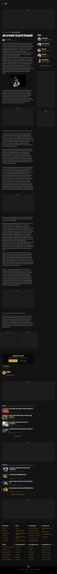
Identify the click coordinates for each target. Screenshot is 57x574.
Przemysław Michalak (12, 471)
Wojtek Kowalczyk (45, 60)
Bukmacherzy (4, 544)
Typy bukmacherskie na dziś (7, 559)
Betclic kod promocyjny (46, 557)
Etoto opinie (31, 557)
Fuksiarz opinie (18, 559)
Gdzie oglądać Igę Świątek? (47, 534)
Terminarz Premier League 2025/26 (20, 537)
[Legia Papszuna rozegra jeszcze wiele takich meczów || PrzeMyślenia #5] (18, 469)
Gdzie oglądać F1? (45, 536)
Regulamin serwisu (37, 569)
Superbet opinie (18, 549)
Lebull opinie (17, 554)
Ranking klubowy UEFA (19, 530)
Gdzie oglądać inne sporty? (46, 525)
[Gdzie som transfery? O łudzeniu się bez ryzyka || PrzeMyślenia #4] (18, 483)
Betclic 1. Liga (4, 530)
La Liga (43, 40)
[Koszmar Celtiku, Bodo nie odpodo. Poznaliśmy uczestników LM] (18, 410)
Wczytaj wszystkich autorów (45, 65)
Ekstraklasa (43, 62)
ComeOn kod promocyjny (46, 559)
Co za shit (24, 360)
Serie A (46, 40)
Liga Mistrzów (1, 410)
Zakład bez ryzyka (5, 549)
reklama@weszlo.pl (10, 375)
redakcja (9, 39)
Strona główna (4, 32)
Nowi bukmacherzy (5, 557)
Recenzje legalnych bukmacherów (20, 544)
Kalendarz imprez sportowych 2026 (47, 529)
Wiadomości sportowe (5, 525)
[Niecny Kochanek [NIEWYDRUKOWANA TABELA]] (18, 476)
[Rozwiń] (13, 525)
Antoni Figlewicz (12, 478)
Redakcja (22, 569)
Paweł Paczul (44, 54)
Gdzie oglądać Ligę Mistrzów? (34, 533)
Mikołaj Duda (11, 432)
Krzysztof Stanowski (45, 43)
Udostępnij (7, 366)
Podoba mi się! (14, 360)
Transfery (17, 528)
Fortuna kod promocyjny (46, 549)
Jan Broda (11, 412)
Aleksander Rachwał (12, 419)
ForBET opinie (31, 554)
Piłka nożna (1, 423)
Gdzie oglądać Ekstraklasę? (34, 528)
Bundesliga (49, 39)
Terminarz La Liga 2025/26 (20, 540)
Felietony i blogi (9, 32)
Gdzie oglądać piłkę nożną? (32, 525)
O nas (18, 569)
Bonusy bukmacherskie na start (46, 544)
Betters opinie (31, 559)
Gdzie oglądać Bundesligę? (33, 540)
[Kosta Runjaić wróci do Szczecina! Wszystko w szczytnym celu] (18, 430)
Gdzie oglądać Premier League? (34, 535)
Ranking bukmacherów (6, 554)
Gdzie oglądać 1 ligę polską (33, 530)
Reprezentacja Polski (6, 533)
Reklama (30, 569)
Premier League (44, 39)
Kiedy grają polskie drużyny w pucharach (20, 534)
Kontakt (26, 569)
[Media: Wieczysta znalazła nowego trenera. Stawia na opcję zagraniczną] (18, 417)
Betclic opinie (17, 557)
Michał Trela (44, 49)
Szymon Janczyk (45, 38)
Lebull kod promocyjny (46, 554)
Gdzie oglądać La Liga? (33, 538)
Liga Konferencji (5, 538)
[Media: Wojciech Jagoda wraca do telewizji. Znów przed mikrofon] (18, 423)
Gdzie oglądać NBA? (45, 531)
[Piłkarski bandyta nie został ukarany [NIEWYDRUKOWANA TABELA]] (18, 489)
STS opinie (31, 549)
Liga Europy (48, 62)
